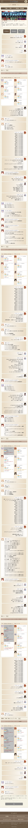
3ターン (14, 73)
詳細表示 (14, 31)
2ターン (10, 73)
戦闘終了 (20, 73)
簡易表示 (7, 31)
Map (7, 70)
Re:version (15, 824)
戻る (14, 803)
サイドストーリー (21, 816)
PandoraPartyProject (14, 1)
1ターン (7, 73)
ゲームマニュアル (7, 819)
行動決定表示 (22, 31)
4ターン (17, 73)
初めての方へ (21, 819)
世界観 (7, 816)
